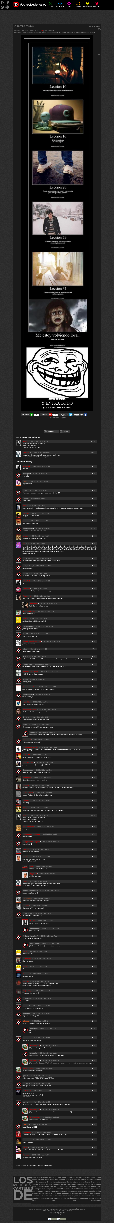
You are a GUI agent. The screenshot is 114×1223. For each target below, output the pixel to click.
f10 (24, 543)
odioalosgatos (28, 826)
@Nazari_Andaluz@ (38, 946)
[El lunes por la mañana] (99, 28)
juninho (26, 906)
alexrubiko (27, 777)
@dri (25, 679)
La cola (51, 6)
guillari (25, 521)
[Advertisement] (57, 15)
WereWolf (26, 466)
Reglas (60, 1214)
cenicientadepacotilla (31, 890)
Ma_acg (26, 1155)
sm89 (25, 619)
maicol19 (26, 755)
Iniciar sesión (87, 6)
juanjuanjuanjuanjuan (31, 834)
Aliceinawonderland (30, 672)
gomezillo (34, 1048)
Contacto (54, 1214)
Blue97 (25, 481)
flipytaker (26, 857)
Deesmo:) (26, 800)
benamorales (28, 1140)
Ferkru (25, 1147)
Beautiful (26, 453)
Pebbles (26, 513)
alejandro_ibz (28, 991)
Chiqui (25, 808)
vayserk (26, 1125)
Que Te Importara (29, 687)
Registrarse (96, 6)
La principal (94, 26)
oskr (24, 506)
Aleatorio (78, 6)
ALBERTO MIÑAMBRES (32, 641)
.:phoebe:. (27, 898)
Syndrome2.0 (35, 1045)
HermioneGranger (29, 709)
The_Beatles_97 (29, 611)
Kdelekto (26, 702)
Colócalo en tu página (57, 417)
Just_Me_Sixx (28, 762)
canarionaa (27, 1132)
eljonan (26, 1021)
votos (66, 431)
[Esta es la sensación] (99, 54)
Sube (69, 6)
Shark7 (25, 441)
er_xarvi (26, 536)
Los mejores (60, 6)
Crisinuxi (26, 974)
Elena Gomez (28, 793)
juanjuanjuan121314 (30, 747)
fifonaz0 (26, 785)
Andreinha (27, 596)
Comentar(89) (49, 31)
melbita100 (27, 1091)
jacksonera (27, 959)
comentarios (52, 431)
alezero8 (26, 849)
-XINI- (25, 951)
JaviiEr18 (26, 588)
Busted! (34, 734)
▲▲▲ (57, 1216)
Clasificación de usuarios (77, 1209)
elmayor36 (27, 740)
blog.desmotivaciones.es (57, 1212)
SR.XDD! (26, 981)
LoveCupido (35, 923)
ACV (41, 31)
